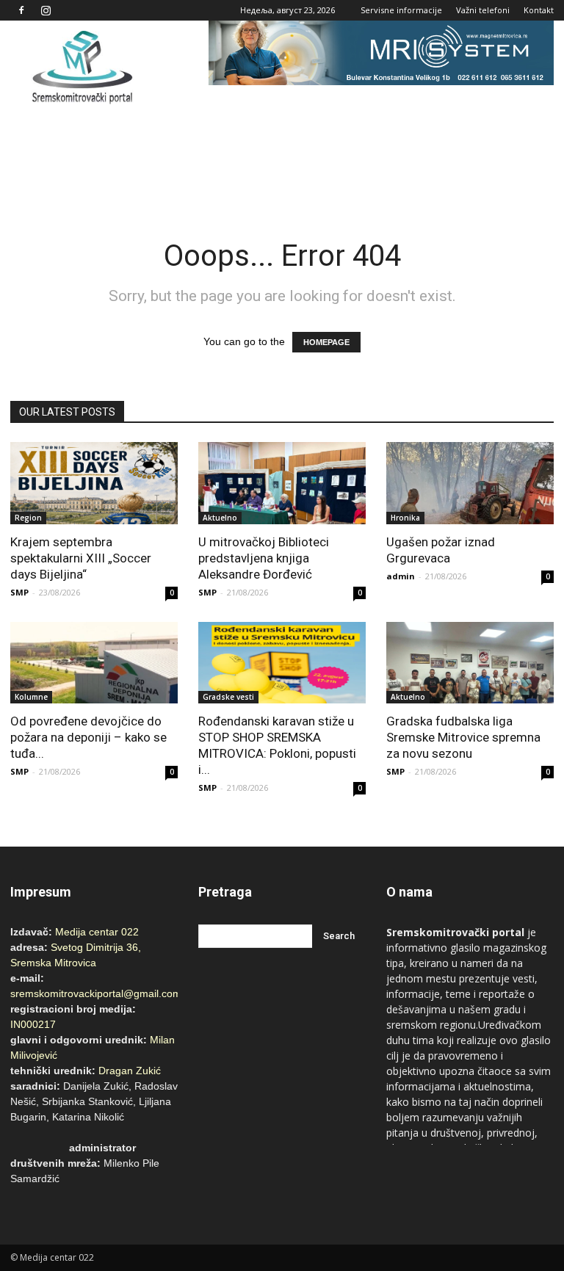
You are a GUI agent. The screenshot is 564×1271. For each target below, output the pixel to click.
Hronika (405, 518)
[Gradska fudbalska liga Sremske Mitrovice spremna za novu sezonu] (470, 663)
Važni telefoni (483, 9)
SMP (19, 592)
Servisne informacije (401, 9)
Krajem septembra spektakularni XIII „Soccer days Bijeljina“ (80, 558)
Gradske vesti (228, 697)
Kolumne (31, 697)
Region (28, 518)
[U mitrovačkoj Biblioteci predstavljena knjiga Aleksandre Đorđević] (282, 483)
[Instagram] (46, 10)
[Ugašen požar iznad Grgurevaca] (470, 483)
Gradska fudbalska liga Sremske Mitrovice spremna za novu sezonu (463, 737)
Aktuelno (220, 518)
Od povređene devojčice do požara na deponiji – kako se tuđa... (88, 737)
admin (400, 576)
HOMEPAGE (326, 342)
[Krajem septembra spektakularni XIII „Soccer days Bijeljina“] (94, 483)
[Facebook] (21, 10)
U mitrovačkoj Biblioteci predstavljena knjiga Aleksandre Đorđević (263, 558)
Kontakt (539, 9)
